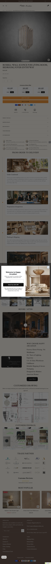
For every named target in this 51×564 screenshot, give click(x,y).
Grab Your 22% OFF (13, 284)
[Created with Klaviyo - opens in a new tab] (25, 297)
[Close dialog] (48, 267)
